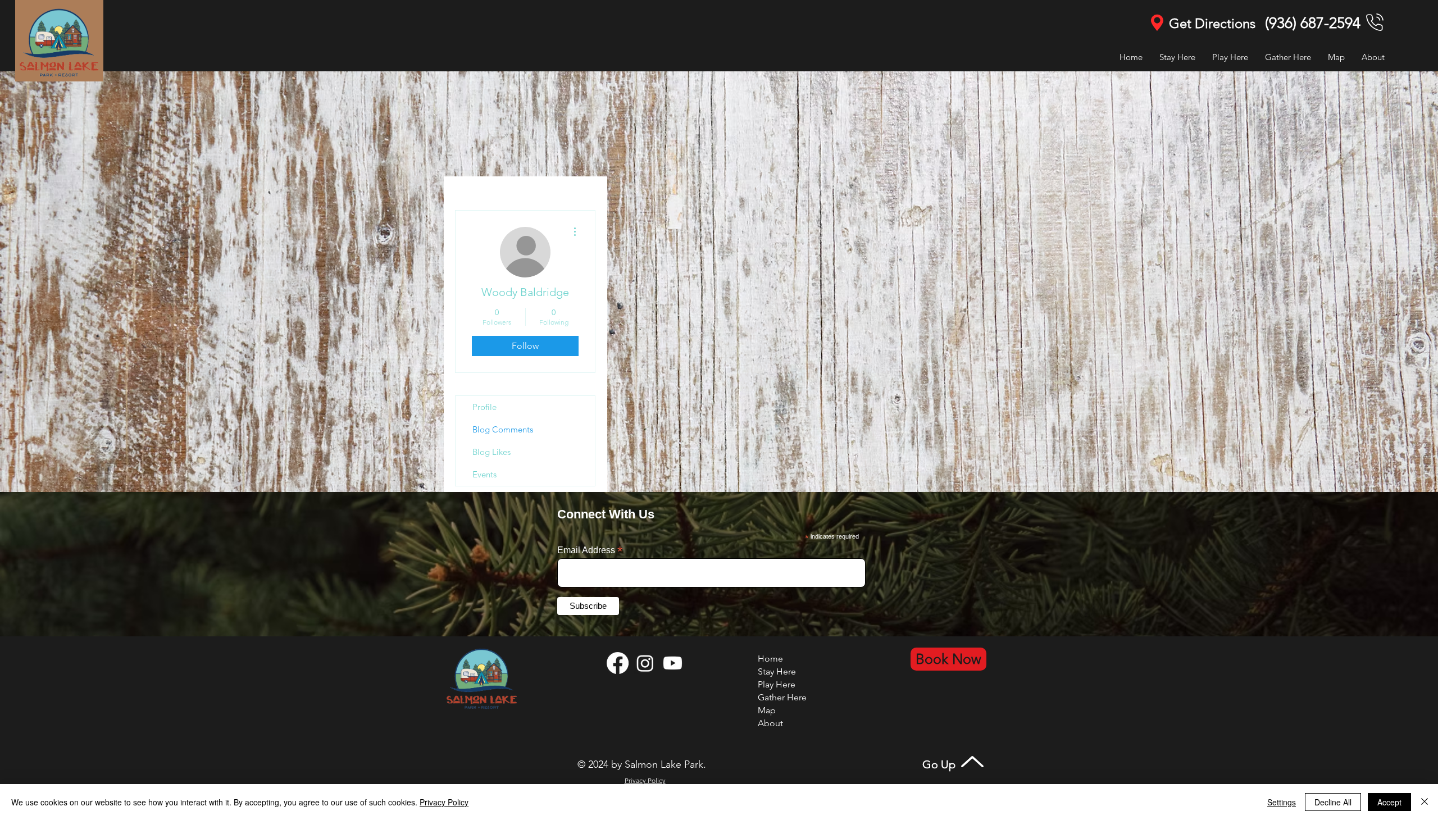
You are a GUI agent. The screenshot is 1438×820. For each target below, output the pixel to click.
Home (770, 658)
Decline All (1332, 802)
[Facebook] (618, 663)
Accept (1389, 802)
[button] (1230, 57)
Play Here (776, 684)
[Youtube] (673, 663)
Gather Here (782, 697)
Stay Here (777, 671)
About (770, 723)
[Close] (1424, 802)
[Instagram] (645, 663)
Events (484, 474)
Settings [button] (1281, 802)
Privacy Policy (444, 802)
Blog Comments (502, 429)
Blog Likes (491, 452)
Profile (484, 407)
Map (767, 710)
